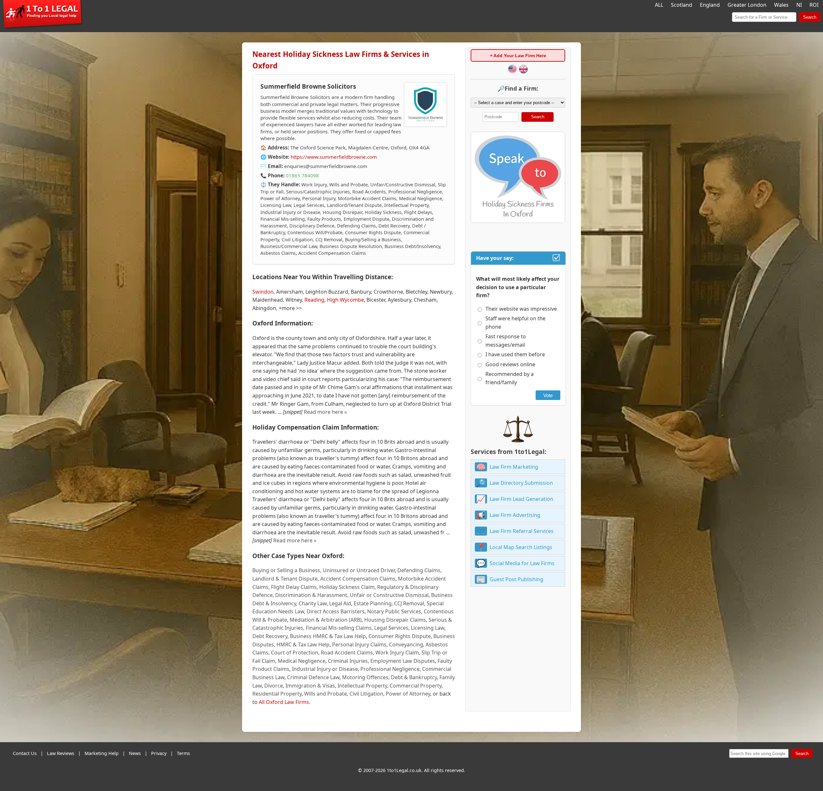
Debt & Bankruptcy (414, 677)
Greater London (747, 4)
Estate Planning (373, 603)
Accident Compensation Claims (357, 578)
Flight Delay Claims (294, 587)
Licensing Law (427, 627)
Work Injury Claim (397, 652)
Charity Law (313, 603)
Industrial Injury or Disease (325, 668)
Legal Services (391, 627)
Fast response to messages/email (505, 340)
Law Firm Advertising (515, 515)
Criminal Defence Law (313, 677)
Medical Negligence (301, 660)
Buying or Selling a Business (286, 570)
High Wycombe (345, 299)
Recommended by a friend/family (509, 378)
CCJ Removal (409, 603)
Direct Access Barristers (336, 611)
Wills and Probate (325, 693)
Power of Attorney (408, 693)
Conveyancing (406, 644)
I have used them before (515, 354)
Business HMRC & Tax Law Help (328, 636)
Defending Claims (418, 570)
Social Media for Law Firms (522, 563)
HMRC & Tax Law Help (303, 644)
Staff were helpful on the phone (515, 322)
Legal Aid (340, 603)
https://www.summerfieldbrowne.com (334, 157)
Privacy (159, 753)
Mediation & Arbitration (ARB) (326, 619)
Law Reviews (60, 753)
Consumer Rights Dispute (399, 636)
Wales (781, 4)
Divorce (273, 685)
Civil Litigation (366, 693)
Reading (314, 299)
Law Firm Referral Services (522, 531)
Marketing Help (102, 753)
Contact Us (25, 753)
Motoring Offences (365, 677)
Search (809, 17)
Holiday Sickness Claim (347, 587)
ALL (659, 4)
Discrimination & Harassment (311, 595)
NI (799, 4)
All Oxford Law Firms (284, 702)
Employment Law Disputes (402, 660)
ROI (813, 4)
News (135, 753)
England (710, 4)
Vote (548, 395)
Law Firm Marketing (514, 466)
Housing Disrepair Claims (395, 619)
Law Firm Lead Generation (521, 499)
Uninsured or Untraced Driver (359, 570)
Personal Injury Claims (359, 644)
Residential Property (277, 693)
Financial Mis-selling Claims (339, 627)
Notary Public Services (394, 611)
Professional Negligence (390, 668)
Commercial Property (415, 685)
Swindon (263, 291)
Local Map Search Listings (521, 547)
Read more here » (325, 411)
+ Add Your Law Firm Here (518, 55)
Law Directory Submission (521, 482)
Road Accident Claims (347, 652)
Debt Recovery (269, 636)
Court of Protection (294, 652)
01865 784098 (302, 175)
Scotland (681, 4)
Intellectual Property (362, 685)
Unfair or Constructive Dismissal (389, 595)
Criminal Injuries (348, 660)
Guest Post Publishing (516, 579)
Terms (183, 753)
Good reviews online (510, 364)
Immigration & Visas (310, 685)
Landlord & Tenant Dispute (285, 578)
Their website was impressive (521, 308)
